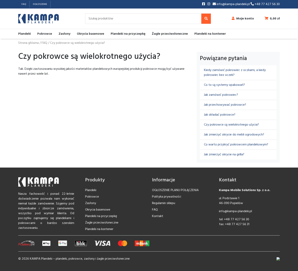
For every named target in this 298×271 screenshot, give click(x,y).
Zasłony (64, 34)
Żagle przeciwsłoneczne (170, 34)
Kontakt (157, 216)
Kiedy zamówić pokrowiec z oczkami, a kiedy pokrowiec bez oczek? (235, 73)
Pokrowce (44, 34)
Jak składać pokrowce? (219, 114)
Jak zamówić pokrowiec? (221, 95)
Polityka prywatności (166, 196)
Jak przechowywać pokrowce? (225, 105)
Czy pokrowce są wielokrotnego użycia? (231, 124)
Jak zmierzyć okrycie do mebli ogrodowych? (234, 134)
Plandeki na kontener (210, 34)
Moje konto (245, 18)
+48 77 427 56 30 (267, 4)
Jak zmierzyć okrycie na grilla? (224, 154)
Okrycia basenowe (90, 34)
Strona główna (28, 43)
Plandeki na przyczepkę (128, 34)
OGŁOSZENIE (40, 4)
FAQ (23, 4)
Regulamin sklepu (163, 203)
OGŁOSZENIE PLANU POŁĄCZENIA (175, 190)
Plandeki (24, 34)
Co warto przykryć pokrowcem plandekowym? (236, 144)
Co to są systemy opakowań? (224, 85)
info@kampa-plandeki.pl (233, 4)
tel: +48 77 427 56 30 (234, 219)
